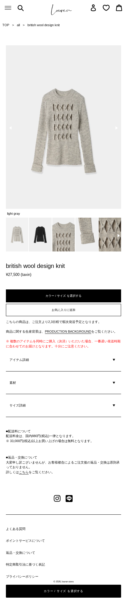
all (18, 25)
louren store (68, 581)
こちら (24, 472)
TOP (5, 25)
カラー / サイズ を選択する (63, 295)
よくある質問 (15, 529)
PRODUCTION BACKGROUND (68, 331)
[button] (10, 128)
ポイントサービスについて (25, 540)
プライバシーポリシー (22, 576)
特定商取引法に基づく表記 (25, 564)
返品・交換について (20, 552)
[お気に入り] (106, 8)
